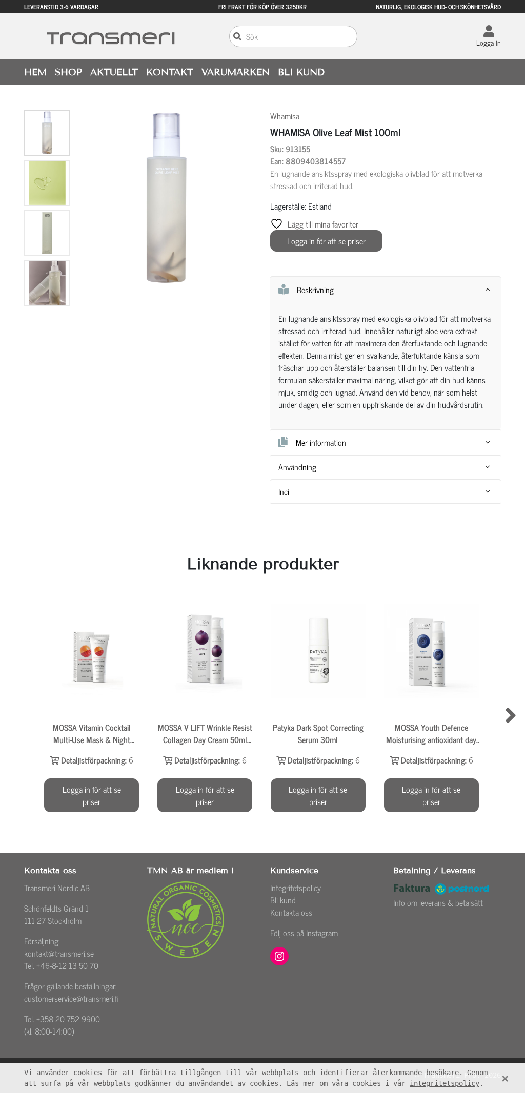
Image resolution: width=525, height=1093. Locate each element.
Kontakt (169, 72)
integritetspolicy (444, 1083)
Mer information (321, 442)
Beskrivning (315, 289)
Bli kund (283, 899)
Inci (283, 491)
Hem (35, 72)
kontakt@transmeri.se (59, 953)
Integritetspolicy (295, 887)
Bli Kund (301, 72)
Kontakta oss (291, 912)
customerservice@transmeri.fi (71, 998)
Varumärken (235, 72)
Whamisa (284, 115)
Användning (297, 467)
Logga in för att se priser (326, 241)
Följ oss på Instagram (304, 932)
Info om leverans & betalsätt (438, 902)
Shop (68, 72)
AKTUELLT (114, 72)
